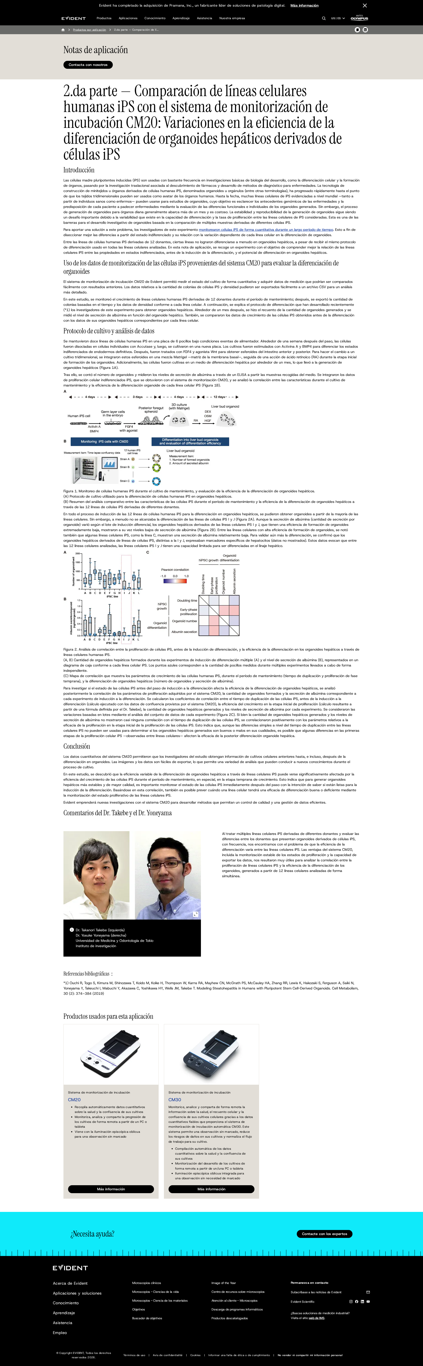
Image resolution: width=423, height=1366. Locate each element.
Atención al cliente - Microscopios (235, 1301)
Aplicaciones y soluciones (77, 1293)
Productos (104, 18)
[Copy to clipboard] (357, 29)
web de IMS (317, 1318)
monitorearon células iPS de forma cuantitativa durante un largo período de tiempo (266, 229)
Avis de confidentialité (167, 1355)
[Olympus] (359, 19)
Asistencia (204, 18)
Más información (305, 5)
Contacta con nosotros (88, 64)
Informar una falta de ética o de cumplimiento (239, 1355)
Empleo (60, 1332)
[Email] (368, 1293)
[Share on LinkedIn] (365, 29)
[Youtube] (368, 1302)
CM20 (74, 1100)
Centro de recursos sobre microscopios (238, 1292)
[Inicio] (63, 30)
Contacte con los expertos (324, 1234)
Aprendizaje (181, 18)
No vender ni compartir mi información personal (310, 1355)
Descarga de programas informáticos (237, 1309)
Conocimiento (155, 18)
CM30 (175, 1100)
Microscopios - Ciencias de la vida (155, 1292)
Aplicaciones (128, 18)
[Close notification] (365, 5)
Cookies (195, 1355)
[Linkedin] (362, 1302)
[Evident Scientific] (74, 18)
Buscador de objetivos (147, 1318)
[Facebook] (357, 1302)
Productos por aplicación (89, 29)
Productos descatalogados (230, 1318)
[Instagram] (351, 1302)
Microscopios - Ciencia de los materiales (159, 1301)
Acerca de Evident (70, 1283)
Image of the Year (224, 1283)
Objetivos (138, 1309)
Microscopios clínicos (146, 1283)
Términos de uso (134, 1355)
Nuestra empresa (232, 18)
